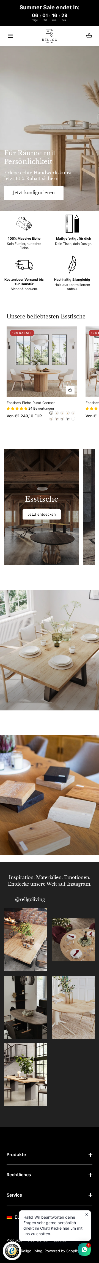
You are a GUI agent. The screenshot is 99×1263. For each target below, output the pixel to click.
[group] (41, 507)
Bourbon (73, 419)
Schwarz (68, 419)
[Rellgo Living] (49, 36)
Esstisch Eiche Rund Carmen (31, 402)
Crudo (51, 419)
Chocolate (57, 419)
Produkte (16, 1154)
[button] (10, 36)
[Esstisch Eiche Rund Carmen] (42, 361)
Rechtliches (19, 1174)
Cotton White (73, 413)
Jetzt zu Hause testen (29, 824)
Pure (68, 413)
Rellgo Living (31, 1251)
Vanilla (57, 413)
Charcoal (62, 419)
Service (14, 1195)
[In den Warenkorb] (70, 389)
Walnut (51, 413)
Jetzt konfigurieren (34, 192)
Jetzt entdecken (23, 680)
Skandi (62, 413)
